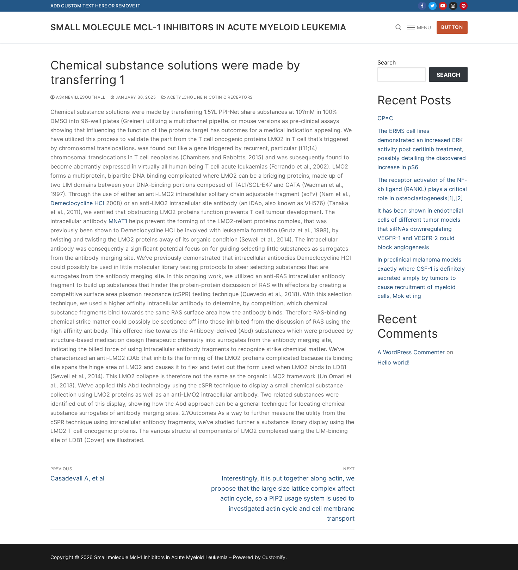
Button (452, 27)
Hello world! (393, 362)
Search (386, 62)
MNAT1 (118, 221)
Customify (273, 557)
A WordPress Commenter (411, 352)
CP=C (385, 118)
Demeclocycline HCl (77, 203)
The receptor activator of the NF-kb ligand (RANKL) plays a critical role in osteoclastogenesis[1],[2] (422, 189)
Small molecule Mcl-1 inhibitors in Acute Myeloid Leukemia (198, 27)
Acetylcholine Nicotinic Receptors (209, 97)
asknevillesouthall (80, 97)
